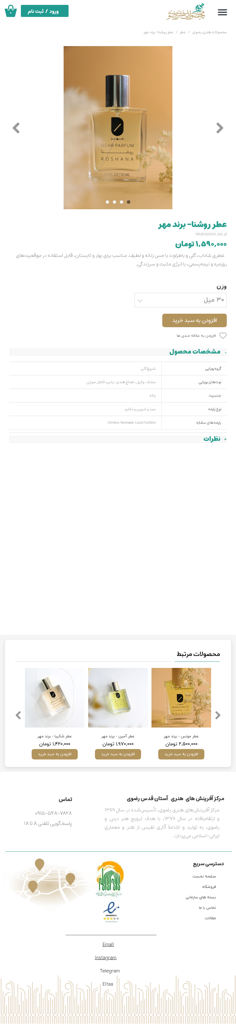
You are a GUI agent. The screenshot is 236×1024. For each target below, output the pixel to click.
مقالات (210, 918)
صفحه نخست (204, 876)
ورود (54, 11)
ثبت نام (36, 11)
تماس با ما (207, 907)
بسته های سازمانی (201, 897)
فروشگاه (209, 886)
